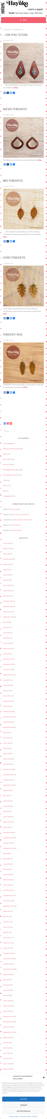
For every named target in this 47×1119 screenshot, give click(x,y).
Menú (25, 20)
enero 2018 (6, 885)
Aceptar (23, 1099)
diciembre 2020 (8, 711)
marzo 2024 (7, 543)
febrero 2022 (7, 648)
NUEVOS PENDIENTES (15, 109)
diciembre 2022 (8, 601)
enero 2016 (6, 1011)
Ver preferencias (23, 1111)
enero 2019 (6, 827)
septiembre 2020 (8, 727)
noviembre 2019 (8, 775)
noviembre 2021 (8, 664)
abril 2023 (6, 580)
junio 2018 (6, 859)
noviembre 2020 (8, 717)
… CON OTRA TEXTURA (15, 35)
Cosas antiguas (8, 443)
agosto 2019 (7, 790)
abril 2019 (6, 811)
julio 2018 (6, 853)
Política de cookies (14, 1116)
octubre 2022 (7, 612)
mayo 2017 (6, 927)
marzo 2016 (7, 1001)
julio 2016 (6, 980)
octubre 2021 (7, 670)
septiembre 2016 (8, 969)
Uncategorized (7, 496)
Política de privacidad (25, 1116)
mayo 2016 (6, 990)
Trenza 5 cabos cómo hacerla (19, 514)
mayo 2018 (6, 864)
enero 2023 (6, 596)
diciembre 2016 (8, 953)
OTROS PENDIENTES (14, 257)
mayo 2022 (6, 633)
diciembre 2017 (8, 890)
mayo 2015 (6, 1053)
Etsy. (16, 87)
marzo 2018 (7, 874)
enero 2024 (6, 554)
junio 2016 (6, 985)
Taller (4, 491)
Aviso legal (34, 1116)
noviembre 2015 (8, 1022)
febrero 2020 (7, 759)
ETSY (5, 237)
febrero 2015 (7, 1069)
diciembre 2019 (8, 769)
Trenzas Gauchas (14, 509)
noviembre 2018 (8, 838)
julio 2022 (6, 622)
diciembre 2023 (8, 559)
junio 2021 (6, 680)
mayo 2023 (6, 575)
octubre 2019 (7, 780)
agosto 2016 (7, 974)
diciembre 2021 (8, 659)
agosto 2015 (7, 1037)
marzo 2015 (7, 1064)
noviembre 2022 (8, 606)
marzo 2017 (7, 938)
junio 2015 (6, 1048)
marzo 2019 (7, 817)
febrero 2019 (7, 822)
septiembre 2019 (8, 785)
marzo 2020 (7, 754)
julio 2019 (6, 796)
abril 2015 (6, 1058)
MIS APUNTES (7, 459)
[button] (44, 1077)
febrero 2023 (7, 591)
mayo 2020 (6, 743)
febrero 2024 (7, 549)
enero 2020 (6, 764)
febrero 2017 (7, 943)
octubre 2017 (7, 901)
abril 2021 (6, 691)
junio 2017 (6, 922)
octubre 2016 (7, 964)
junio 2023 (6, 570)
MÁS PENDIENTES (13, 180)
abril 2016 (6, 995)
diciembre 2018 (8, 832)
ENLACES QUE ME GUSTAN (11, 449)
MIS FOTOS (6, 464)
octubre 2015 (7, 1027)
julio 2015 (6, 1043)
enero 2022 (6, 654)
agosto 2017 (7, 911)
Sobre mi (6, 486)
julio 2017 (6, 916)
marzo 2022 (7, 643)
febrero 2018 (7, 880)
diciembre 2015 (8, 1016)
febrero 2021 (7, 701)
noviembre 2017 (8, 895)
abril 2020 (6, 748)
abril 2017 (6, 932)
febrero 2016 (7, 1006)
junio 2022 (6, 627)
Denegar (23, 1105)
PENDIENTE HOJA (12, 334)
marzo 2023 (7, 585)
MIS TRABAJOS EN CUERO (11, 470)
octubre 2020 (7, 722)
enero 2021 (6, 706)
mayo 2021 (6, 685)
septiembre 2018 (8, 848)
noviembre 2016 (8, 959)
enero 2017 (6, 948)
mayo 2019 (6, 806)
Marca (5, 454)
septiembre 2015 (8, 1032)
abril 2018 (6, 869)
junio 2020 (6, 738)
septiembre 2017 (8, 906)
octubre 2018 (7, 843)
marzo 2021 (7, 696)
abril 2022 (6, 638)
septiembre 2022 (8, 617)
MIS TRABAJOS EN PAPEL (10, 475)
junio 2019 (6, 801)
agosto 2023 (7, 564)
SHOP (5, 480)
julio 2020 (6, 733)
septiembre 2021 (8, 675)
